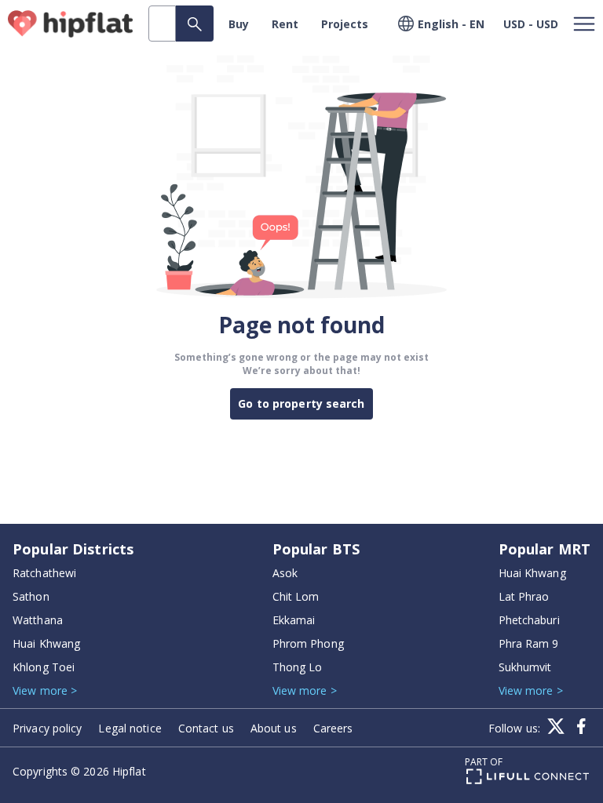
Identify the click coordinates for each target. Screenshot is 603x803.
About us (273, 728)
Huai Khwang (46, 643)
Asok (285, 572)
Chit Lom (296, 596)
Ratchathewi (44, 572)
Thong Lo (297, 666)
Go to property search (301, 403)
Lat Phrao (524, 596)
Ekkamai (294, 619)
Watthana (38, 619)
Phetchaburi (529, 619)
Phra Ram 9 (529, 643)
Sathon (31, 596)
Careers (333, 728)
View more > (45, 690)
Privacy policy (47, 728)
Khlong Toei (44, 666)
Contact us (206, 728)
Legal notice (129, 728)
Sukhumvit (525, 666)
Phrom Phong (308, 643)
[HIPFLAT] (70, 24)
